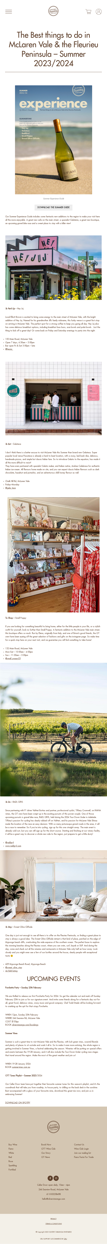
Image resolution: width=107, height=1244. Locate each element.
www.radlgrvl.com (13, 846)
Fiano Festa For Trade (84, 1157)
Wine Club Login (81, 1149)
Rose (11, 1161)
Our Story (45, 1153)
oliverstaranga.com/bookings (25, 1025)
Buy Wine (13, 1145)
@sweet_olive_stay (13, 968)
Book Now (46, 1145)
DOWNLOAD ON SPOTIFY (17, 1103)
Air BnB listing (11, 971)
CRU (65, 1239)
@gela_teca (10, 488)
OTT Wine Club (48, 1149)
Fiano (11, 1149)
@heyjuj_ (9, 349)
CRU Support (45, 1239)
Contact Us (79, 1145)
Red (10, 1157)
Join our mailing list (82, 1153)
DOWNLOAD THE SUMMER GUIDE (54, 207)
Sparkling (13, 1166)
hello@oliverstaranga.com (53, 1199)
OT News (45, 1157)
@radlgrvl (9, 843)
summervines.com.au (21, 1067)
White (11, 1153)
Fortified (12, 1170)
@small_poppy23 (13, 659)
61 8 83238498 (53, 1194)
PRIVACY (53, 1219)
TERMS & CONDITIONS (53, 1224)
